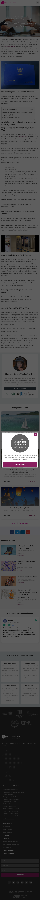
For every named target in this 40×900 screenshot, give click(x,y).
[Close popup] (35, 434)
